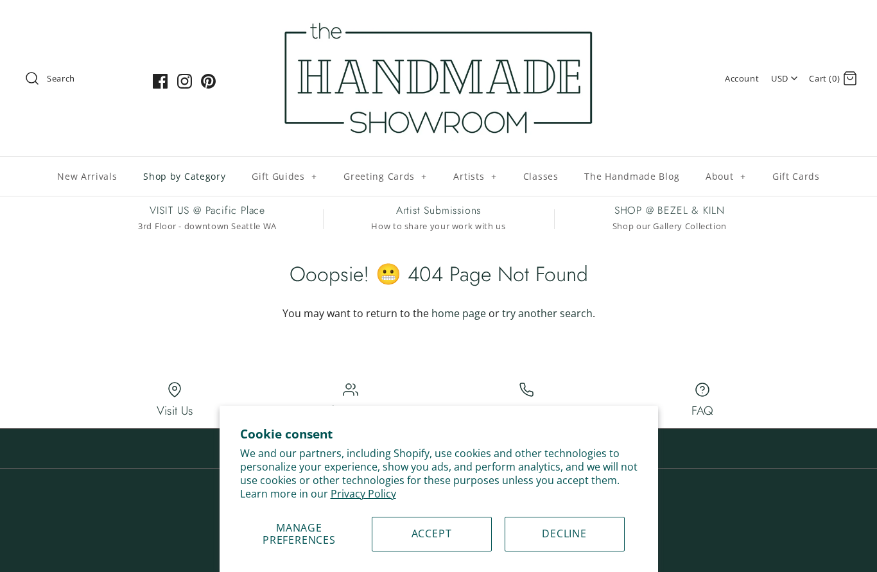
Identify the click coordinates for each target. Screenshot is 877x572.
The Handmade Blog (631, 176)
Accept (432, 533)
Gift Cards (796, 176)
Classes (541, 176)
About (726, 176)
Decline (564, 533)
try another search (547, 313)
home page (458, 313)
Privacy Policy (363, 494)
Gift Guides (284, 176)
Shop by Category (184, 176)
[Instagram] (184, 81)
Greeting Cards (385, 176)
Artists (474, 176)
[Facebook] (160, 81)
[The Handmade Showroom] (438, 20)
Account (742, 78)
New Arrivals (87, 176)
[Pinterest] (208, 81)
